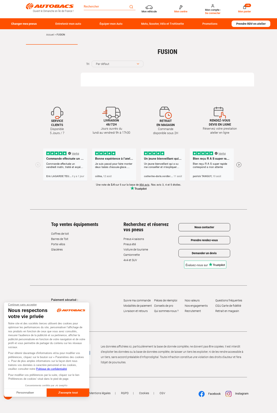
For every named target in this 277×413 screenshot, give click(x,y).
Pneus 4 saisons (133, 239)
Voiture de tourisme (135, 249)
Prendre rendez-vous (204, 240)
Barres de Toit (59, 239)
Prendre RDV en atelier (251, 23)
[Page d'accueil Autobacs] (50, 7)
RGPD (125, 393)
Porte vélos (58, 244)
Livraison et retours (135, 311)
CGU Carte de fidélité (228, 305)
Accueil (50, 34)
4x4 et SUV (130, 260)
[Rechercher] (131, 6)
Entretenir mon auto (68, 23)
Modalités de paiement (137, 305)
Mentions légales (100, 393)
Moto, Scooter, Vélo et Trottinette (162, 23)
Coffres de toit (60, 233)
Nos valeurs (192, 300)
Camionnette (131, 254)
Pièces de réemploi (165, 300)
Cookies (144, 393)
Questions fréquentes (228, 300)
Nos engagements (196, 305)
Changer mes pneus (24, 23)
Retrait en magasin (227, 311)
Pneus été (129, 244)
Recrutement (193, 311)
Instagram (240, 393)
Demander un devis (204, 253)
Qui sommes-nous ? (166, 311)
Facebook (212, 393)
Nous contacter (204, 227)
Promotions (209, 23)
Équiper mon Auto (111, 23)
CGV (162, 393)
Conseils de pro (163, 305)
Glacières (57, 249)
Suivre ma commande (137, 300)
